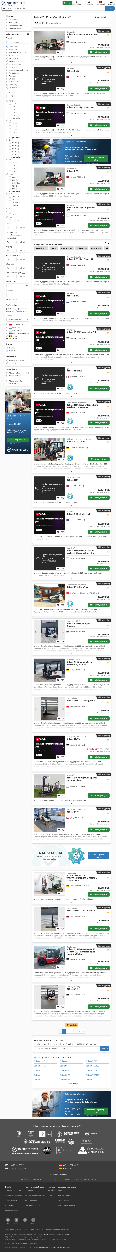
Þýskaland (17, 324)
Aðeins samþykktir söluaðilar (16, 382)
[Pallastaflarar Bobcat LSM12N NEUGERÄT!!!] (49, 919)
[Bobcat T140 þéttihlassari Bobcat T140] (49, 820)
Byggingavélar (16, 22)
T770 (14, 109)
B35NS (15, 149)
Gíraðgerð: (10, 291)
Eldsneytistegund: (13, 281)
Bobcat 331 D (39, 1061)
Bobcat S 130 (65, 1079)
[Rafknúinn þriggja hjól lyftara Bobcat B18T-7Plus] (49, 449)
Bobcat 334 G (39, 1066)
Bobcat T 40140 (92, 1070)
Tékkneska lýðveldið (20, 333)
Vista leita (72, 1025)
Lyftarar (13, 19)
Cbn (47, 1179)
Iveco (13, 58)
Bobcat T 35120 (92, 1066)
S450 (14, 165)
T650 (14, 112)
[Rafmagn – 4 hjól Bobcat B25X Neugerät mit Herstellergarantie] (49, 670)
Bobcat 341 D (39, 1070)
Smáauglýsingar (17, 360)
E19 (14, 135)
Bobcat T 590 (91, 1079)
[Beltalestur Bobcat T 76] (49, 179)
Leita (110, 8)
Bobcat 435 (39, 1075)
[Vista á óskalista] (108, 35)
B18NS (15, 154)
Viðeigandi (101, 17)
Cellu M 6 (66, 1179)
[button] (111, 3)
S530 (14, 168)
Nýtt (11, 348)
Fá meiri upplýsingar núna (98, 855)
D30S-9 (15, 189)
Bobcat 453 (39, 1079)
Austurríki (17, 330)
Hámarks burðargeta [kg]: (15, 273)
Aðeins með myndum (19, 373)
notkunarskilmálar (59, 1247)
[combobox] (17, 320)
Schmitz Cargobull (18, 70)
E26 (14, 123)
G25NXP (16, 203)
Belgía (15, 336)
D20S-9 (15, 186)
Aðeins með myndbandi (18, 377)
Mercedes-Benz (17, 52)
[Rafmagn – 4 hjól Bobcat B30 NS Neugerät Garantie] (49, 631)
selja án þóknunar (18, 440)
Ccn (75, 1179)
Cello (21, 1179)
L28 (14, 214)
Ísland (22, 311)
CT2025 (15, 220)
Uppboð (13, 363)
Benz (13, 49)
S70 (14, 162)
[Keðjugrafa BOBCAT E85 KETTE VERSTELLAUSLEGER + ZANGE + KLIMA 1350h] (49, 884)
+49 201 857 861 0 (70, 1165)
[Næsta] (63, 42)
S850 (14, 171)
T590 (14, 107)
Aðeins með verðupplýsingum (15, 233)
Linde (13, 85)
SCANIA (13, 82)
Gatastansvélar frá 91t (88, 1179)
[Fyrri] (35, 42)
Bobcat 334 (82, 248)
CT (11, 217)
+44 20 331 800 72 (17, 1165)
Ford (12, 76)
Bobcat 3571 (66, 248)
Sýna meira (72, 1083)
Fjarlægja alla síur (54, 23)
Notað (12, 351)
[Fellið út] (71, 62)
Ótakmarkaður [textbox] (15, 319)
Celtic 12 (56, 1179)
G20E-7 (15, 197)
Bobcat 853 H (65, 1061)
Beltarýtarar (41, 248)
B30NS (15, 146)
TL (11, 208)
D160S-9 (16, 183)
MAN (13, 55)
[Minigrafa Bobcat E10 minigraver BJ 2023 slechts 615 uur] (49, 786)
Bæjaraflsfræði (15, 28)
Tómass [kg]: (11, 264)
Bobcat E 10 (65, 1070)
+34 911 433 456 (70, 1169)
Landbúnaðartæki (16, 25)
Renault (14, 73)
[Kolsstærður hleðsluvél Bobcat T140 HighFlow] (49, 595)
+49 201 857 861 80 (18, 1169)
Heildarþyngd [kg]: (13, 255)
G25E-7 (15, 200)
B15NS (15, 152)
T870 (14, 115)
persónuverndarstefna (42, 1247)
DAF (13, 67)
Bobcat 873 (64, 1066)
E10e (14, 132)
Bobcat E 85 (65, 1075)
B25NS (15, 143)
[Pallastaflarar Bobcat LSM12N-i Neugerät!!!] (49, 709)
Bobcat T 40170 (92, 1075)
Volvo (13, 88)
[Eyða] (103, 8)
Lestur (54, 248)
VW (12, 79)
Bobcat (13, 47)
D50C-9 (15, 177)
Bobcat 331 (96, 248)
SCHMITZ (15, 64)
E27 (14, 129)
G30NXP (16, 205)
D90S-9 (15, 180)
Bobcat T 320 (91, 1061)
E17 (14, 126)
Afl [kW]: (9, 247)
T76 (14, 104)
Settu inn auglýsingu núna (96, 158)
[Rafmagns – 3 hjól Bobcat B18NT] (49, 997)
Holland (16, 327)
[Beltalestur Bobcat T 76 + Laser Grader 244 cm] (49, 42)
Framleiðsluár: (11, 238)
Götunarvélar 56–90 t (34, 1179)
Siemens (14, 61)
